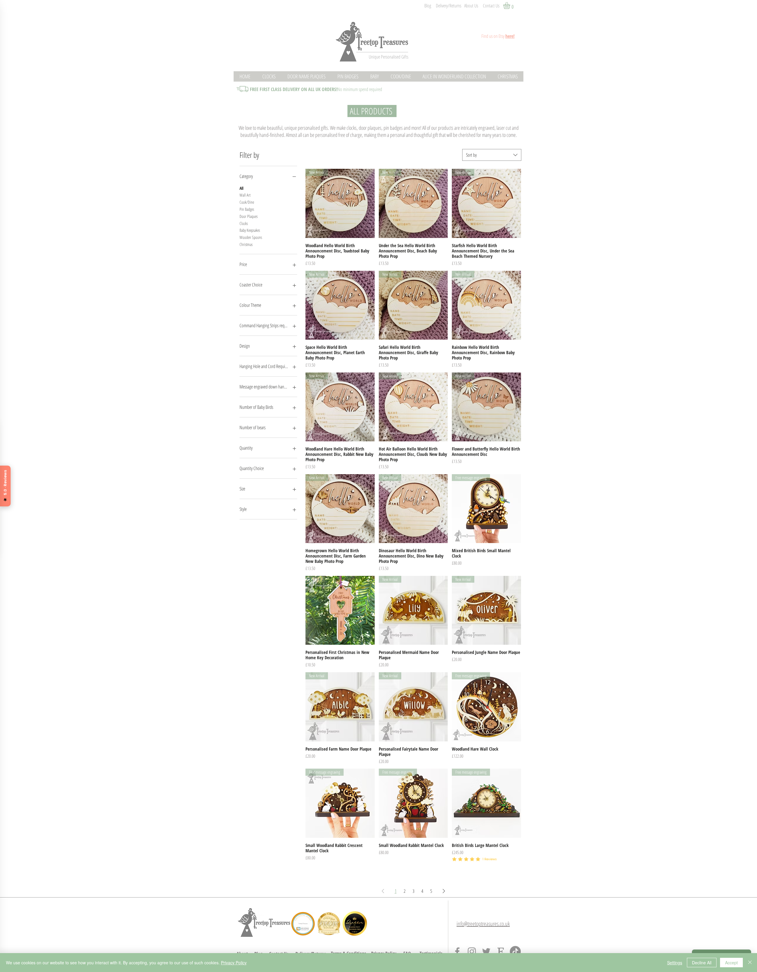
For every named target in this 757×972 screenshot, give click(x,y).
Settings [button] (674, 962)
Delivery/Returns (448, 5)
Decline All (701, 962)
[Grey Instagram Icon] (471, 951)
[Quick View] (340, 610)
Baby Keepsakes (250, 230)
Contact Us (491, 5)
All (241, 188)
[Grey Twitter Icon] (486, 951)
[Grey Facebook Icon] (457, 951)
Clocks (244, 223)
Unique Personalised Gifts (388, 57)
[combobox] (491, 155)
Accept (731, 962)
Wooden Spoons (251, 237)
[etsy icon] (500, 951)
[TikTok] (515, 951)
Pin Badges (247, 209)
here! (510, 36)
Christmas (246, 244)
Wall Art (245, 195)
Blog (427, 5)
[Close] (749, 962)
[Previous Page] (382, 891)
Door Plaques (249, 216)
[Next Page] (443, 891)
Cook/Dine (247, 202)
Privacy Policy (234, 962)
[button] (510, 5)
